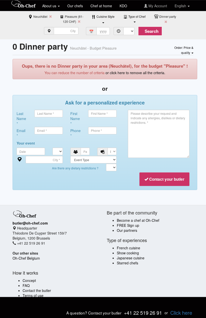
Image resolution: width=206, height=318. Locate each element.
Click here (181, 312)
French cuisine (128, 247)
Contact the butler (37, 290)
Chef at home (101, 5)
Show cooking (128, 252)
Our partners (127, 230)
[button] (183, 50)
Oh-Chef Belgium (26, 258)
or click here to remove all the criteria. (135, 72)
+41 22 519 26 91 (143, 312)
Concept (29, 280)
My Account (157, 5)
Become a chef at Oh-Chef (138, 220)
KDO (123, 5)
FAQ (26, 285)
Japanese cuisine (130, 257)
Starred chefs (127, 262)
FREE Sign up (128, 225)
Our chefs (75, 5)
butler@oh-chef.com (30, 223)
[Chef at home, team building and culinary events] (23, 4)
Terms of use (33, 295)
